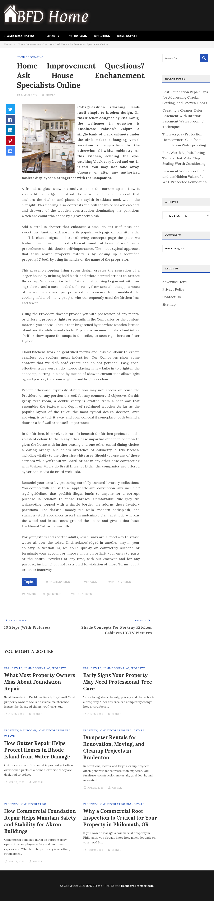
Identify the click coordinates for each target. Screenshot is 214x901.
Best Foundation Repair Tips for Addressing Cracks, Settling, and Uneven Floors (185, 97)
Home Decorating (19, 36)
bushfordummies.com (137, 886)
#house (90, 582)
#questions (53, 594)
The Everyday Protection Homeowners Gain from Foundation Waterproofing (184, 139)
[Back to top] (202, 889)
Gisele (51, 95)
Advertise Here (174, 282)
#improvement (120, 582)
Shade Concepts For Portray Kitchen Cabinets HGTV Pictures (116, 630)
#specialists (81, 594)
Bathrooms (76, 36)
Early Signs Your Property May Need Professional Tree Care (117, 682)
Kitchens (102, 36)
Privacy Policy (173, 289)
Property (50, 36)
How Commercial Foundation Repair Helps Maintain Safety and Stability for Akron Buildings (40, 821)
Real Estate (127, 36)
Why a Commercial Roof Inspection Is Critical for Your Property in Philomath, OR (120, 818)
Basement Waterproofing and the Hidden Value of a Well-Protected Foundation (184, 176)
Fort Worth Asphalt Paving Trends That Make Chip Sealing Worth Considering (183, 158)
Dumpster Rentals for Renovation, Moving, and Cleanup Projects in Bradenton (113, 747)
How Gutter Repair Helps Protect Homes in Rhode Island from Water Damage (37, 750)
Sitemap (169, 304)
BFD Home (94, 886)
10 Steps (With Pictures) (27, 627)
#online (29, 594)
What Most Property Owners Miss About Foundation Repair (39, 682)
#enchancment (59, 582)
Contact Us (171, 297)
